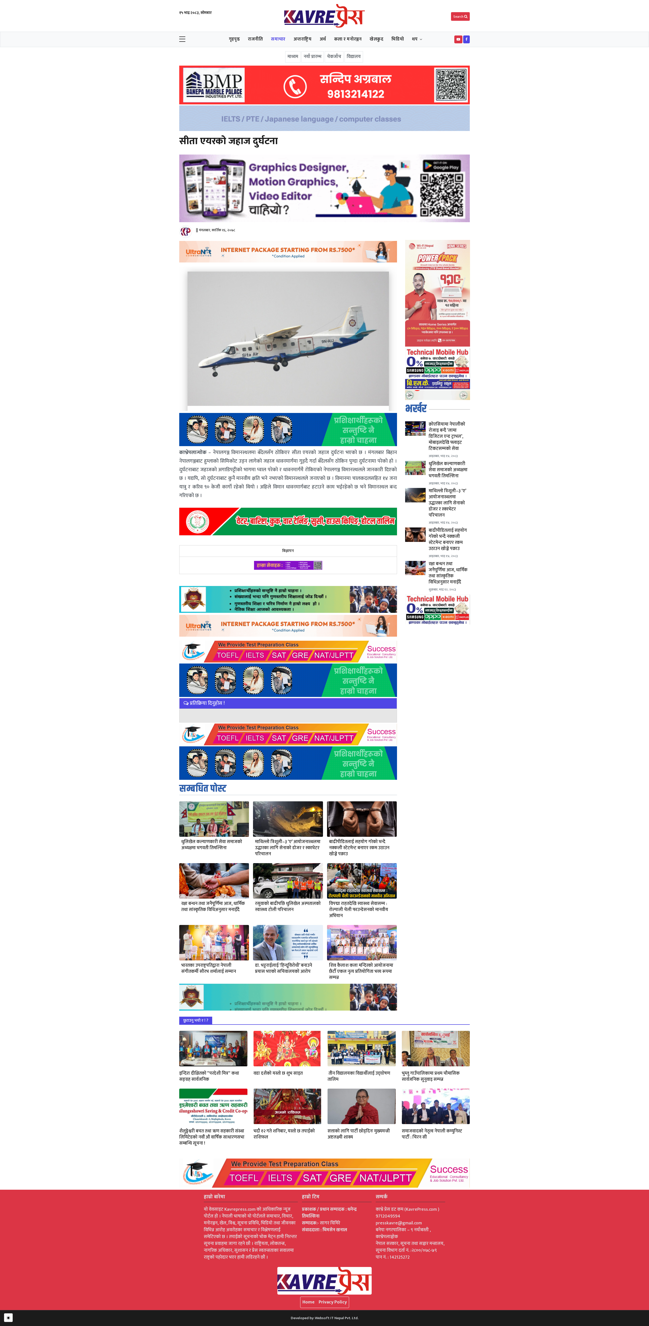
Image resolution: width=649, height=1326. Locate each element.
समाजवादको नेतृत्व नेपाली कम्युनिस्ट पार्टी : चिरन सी (432, 1134)
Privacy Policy (333, 1302)
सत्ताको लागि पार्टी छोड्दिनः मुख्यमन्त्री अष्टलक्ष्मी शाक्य (359, 1134)
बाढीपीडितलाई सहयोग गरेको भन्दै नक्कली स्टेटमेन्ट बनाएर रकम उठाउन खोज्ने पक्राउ (359, 848)
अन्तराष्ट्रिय (303, 39)
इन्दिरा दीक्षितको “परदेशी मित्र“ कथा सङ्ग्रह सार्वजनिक (209, 1076)
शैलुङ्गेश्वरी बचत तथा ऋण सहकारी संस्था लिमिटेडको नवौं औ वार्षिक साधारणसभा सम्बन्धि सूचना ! (211, 1137)
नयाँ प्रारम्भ (312, 57)
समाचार (278, 39)
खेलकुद (376, 39)
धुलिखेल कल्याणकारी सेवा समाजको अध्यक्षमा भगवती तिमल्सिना (211, 845)
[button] (458, 39)
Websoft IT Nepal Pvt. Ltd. (336, 1318)
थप (415, 39)
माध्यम (292, 57)
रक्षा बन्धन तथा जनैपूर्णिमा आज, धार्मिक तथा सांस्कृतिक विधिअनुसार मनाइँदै (213, 907)
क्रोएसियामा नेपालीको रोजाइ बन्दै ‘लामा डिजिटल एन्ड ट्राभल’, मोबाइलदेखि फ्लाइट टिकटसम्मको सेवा (447, 436)
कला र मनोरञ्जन (348, 39)
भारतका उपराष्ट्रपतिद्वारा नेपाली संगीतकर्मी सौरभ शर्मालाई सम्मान (208, 968)
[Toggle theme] (8, 1317)
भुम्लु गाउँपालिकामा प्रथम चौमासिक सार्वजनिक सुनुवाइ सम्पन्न (431, 1076)
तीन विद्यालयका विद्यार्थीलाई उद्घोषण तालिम (359, 1076)
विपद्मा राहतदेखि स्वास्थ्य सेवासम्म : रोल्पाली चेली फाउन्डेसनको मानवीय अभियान (358, 910)
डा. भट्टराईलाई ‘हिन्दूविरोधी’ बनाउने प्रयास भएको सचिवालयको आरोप (283, 968)
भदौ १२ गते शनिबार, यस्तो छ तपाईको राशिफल (284, 1134)
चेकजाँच (334, 57)
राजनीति (255, 39)
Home (308, 1302)
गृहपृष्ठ (234, 39)
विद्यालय (354, 57)
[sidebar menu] (182, 39)
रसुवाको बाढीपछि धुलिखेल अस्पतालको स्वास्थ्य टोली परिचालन (288, 907)
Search (458, 17)
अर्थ (323, 39)
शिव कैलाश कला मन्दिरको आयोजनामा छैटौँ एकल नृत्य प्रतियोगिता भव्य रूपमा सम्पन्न (361, 971)
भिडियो (397, 39)
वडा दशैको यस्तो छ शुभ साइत (278, 1073)
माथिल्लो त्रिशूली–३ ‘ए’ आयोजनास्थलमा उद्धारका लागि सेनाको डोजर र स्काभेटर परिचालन (287, 848)
